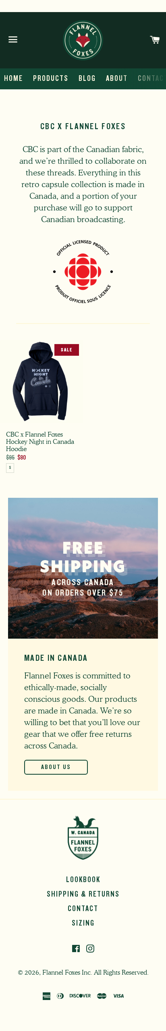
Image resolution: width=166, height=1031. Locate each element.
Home (13, 78)
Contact (83, 908)
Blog (87, 78)
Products (50, 78)
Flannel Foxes (61, 972)
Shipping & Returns (83, 894)
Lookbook (83, 879)
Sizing (83, 923)
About (117, 78)
